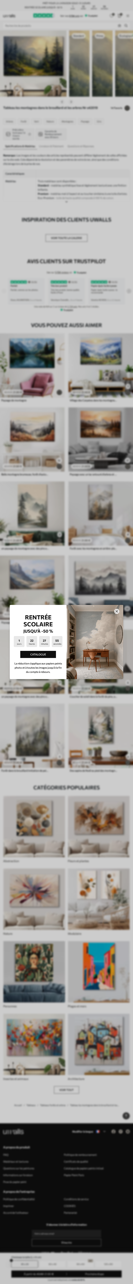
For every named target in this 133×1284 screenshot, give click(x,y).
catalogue (38, 654)
